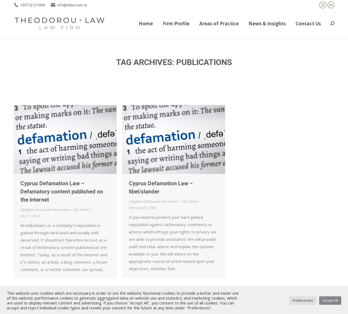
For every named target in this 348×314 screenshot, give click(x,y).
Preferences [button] (303, 300)
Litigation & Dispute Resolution (45, 209)
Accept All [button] (330, 300)
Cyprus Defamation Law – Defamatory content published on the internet (61, 191)
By (82, 209)
